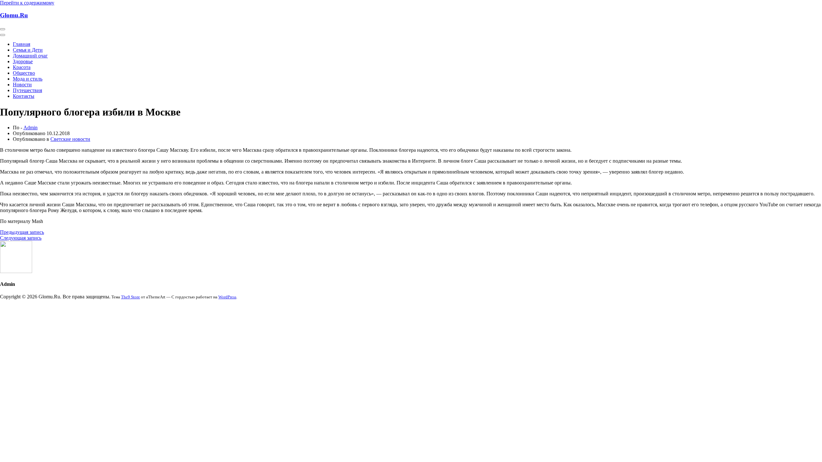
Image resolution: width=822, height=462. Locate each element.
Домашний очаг (30, 55)
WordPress (227, 297)
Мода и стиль (27, 78)
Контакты (23, 96)
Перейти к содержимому (27, 2)
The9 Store (130, 297)
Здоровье (23, 61)
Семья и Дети (28, 50)
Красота (22, 67)
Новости (22, 84)
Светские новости (70, 139)
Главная (21, 44)
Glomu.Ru (14, 15)
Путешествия (27, 90)
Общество (24, 73)
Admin (30, 127)
